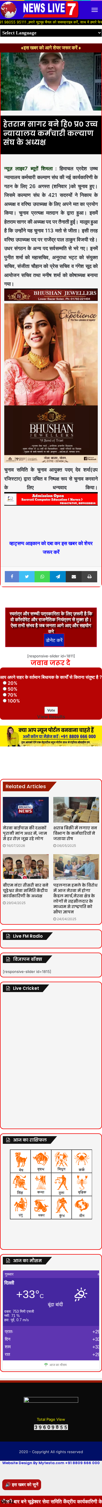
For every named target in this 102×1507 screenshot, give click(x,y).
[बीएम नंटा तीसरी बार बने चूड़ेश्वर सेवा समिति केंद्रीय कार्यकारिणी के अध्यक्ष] (26, 867)
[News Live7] (51, 10)
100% (14, 701)
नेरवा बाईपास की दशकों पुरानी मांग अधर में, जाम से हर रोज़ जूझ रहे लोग (25, 833)
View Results (51, 716)
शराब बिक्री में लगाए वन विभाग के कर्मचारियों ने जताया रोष (75, 833)
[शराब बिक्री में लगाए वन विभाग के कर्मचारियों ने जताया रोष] (76, 810)
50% (13, 689)
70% (12, 695)
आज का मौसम (58, 1365)
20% (13, 683)
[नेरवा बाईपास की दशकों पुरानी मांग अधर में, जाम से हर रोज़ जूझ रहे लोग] (26, 810)
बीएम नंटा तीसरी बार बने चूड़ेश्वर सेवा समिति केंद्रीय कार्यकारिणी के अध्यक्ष (25, 890)
